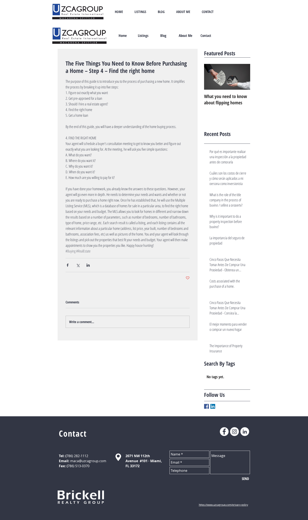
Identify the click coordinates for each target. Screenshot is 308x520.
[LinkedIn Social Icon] (212, 406)
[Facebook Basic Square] (206, 406)
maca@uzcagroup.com (88, 461)
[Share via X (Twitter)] (78, 265)
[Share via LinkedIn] (88, 265)
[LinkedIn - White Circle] (244, 431)
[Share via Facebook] (68, 265)
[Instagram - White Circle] (234, 431)
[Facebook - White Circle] (224, 431)
